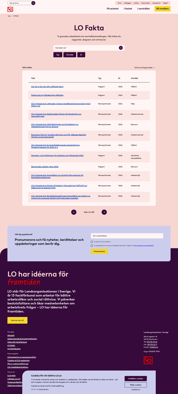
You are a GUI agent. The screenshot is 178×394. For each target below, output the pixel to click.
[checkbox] (92, 242)
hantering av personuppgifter (145, 245)
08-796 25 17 (152, 344)
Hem (9, 16)
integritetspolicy (43, 389)
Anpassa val (136, 389)
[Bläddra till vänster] (73, 212)
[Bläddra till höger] (104, 212)
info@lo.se (154, 347)
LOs (135, 245)
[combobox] (21, 3)
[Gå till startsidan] (10, 9)
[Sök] (33, 3)
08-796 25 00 (152, 342)
